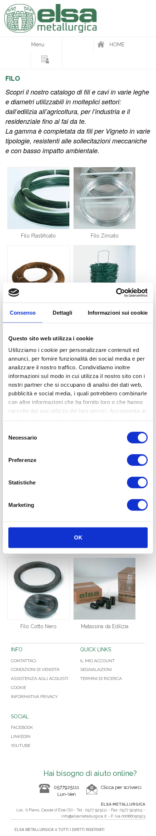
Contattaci (23, 660)
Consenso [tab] (23, 313)
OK (78, 537)
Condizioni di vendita (35, 669)
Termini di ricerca (101, 678)
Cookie (18, 687)
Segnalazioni (96, 669)
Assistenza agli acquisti (39, 678)
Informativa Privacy (34, 696)
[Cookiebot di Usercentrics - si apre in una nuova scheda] (116, 292)
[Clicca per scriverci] (113, 793)
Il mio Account (97, 660)
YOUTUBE (20, 745)
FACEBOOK (22, 727)
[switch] (137, 460)
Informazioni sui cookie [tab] (118, 313)
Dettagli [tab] (63, 313)
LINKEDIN (20, 736)
